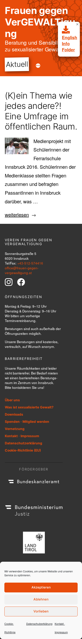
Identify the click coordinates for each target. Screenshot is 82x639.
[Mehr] (38, 65)
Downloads (14, 414)
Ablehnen (41, 599)
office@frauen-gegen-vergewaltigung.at (21, 270)
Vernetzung (14, 429)
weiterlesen (17, 214)
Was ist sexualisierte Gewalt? (29, 407)
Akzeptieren (41, 587)
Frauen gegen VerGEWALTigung (40, 22)
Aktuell (17, 64)
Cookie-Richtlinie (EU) (23, 450)
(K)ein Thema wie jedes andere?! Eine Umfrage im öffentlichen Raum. (41, 111)
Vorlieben (41, 611)
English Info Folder (69, 43)
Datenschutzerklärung (39, 624)
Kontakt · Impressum (22, 436)
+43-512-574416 (30, 263)
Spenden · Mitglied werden (27, 422)
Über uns (12, 400)
